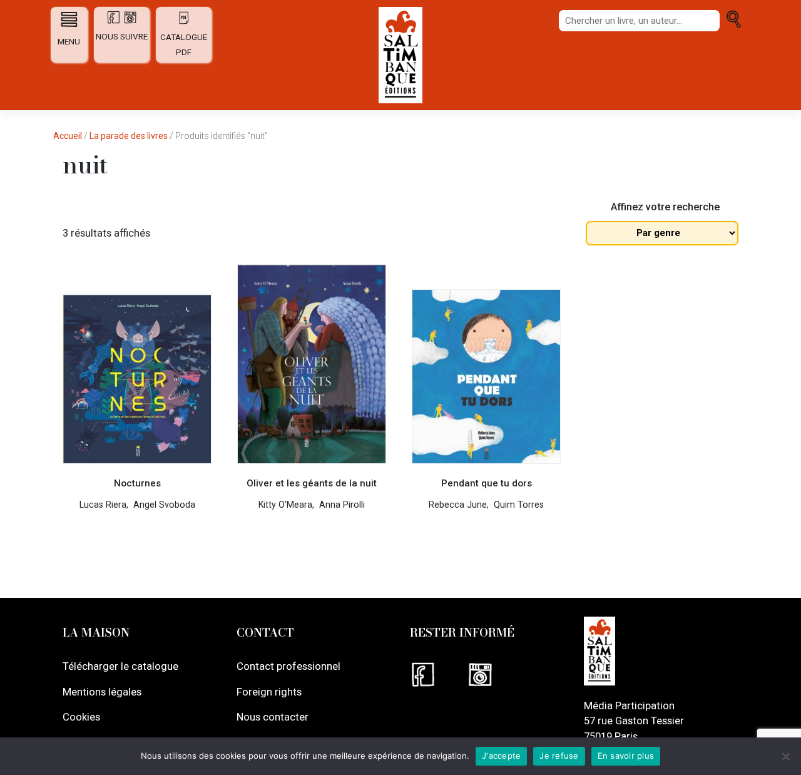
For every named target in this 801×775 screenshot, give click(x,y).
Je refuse (558, 756)
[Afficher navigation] (69, 19)
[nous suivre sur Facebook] (114, 21)
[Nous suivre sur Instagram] (494, 674)
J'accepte (501, 756)
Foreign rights (269, 691)
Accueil (67, 136)
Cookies (81, 717)
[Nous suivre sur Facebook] (438, 674)
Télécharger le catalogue (120, 666)
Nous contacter (273, 717)
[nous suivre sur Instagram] (130, 21)
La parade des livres (128, 136)
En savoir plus (626, 756)
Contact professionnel (288, 666)
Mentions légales (102, 691)
